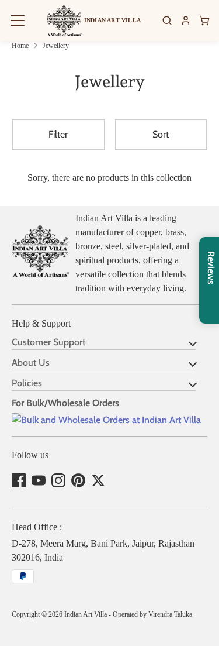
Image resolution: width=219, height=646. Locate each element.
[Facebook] (19, 480)
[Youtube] (39, 480)
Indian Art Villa (85, 614)
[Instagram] (58, 480)
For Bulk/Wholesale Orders (65, 402)
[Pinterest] (78, 480)
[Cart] (204, 20)
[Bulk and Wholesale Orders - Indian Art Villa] (106, 419)
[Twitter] (98, 480)
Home (20, 46)
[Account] (185, 20)
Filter (58, 134)
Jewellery (56, 46)
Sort (160, 134)
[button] (17, 20)
